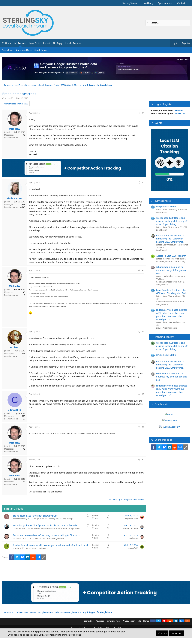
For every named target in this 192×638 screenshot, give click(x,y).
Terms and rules (113, 620)
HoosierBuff (18, 548)
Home (8, 43)
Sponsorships (165, 3)
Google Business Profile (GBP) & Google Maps (53, 518)
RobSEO (16, 518)
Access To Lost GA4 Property (171, 255)
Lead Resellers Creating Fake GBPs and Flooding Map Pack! (171, 291)
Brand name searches (19, 93)
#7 (143, 459)
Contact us (88, 620)
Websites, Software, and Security (170, 261)
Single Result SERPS (166, 206)
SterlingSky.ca (129, 3)
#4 (143, 331)
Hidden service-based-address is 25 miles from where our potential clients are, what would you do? (171, 314)
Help (139, 620)
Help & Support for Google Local (49, 538)
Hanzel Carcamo (130, 528)
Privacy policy (129, 620)
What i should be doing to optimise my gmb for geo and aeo (171, 270)
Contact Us (182, 3)
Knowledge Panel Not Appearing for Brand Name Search (45, 525)
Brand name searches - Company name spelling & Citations (46, 535)
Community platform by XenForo (96, 628)
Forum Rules (7, 50)
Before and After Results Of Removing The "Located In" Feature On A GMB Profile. (170, 238)
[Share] (139, 113)
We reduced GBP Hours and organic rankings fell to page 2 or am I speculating (172, 221)
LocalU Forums (73, 43)
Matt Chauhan (19, 528)
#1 (143, 113)
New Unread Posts (23, 50)
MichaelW (9, 98)
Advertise (100, 620)
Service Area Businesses (166, 327)
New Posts (34, 43)
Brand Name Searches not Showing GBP (35, 515)
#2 (143, 182)
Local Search (42, 548)
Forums (22, 43)
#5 (143, 394)
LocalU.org (147, 3)
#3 (143, 270)
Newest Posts (163, 200)
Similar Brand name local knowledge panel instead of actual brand (50, 545)
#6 (143, 426)
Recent (46, 43)
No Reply (57, 43)
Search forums (40, 50)
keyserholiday (131, 518)
